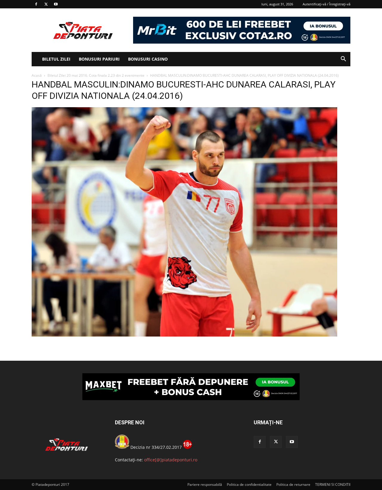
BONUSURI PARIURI (99, 59)
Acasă (37, 75)
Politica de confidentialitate (249, 484)
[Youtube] (55, 4)
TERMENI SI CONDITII (332, 484)
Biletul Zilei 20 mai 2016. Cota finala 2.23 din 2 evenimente (95, 75)
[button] (343, 59)
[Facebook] (36, 4)
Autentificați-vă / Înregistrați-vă (326, 4)
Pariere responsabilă (204, 484)
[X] (45, 4)
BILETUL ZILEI (56, 59)
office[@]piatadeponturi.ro (170, 460)
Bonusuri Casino (148, 59)
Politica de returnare (293, 484)
